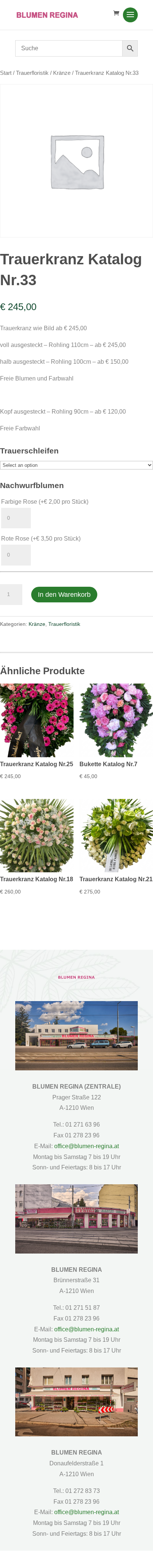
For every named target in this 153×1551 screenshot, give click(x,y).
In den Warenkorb (64, 594)
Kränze (62, 73)
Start (6, 73)
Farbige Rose (44, 502)
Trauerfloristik (32, 73)
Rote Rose (41, 538)
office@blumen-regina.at (86, 1146)
